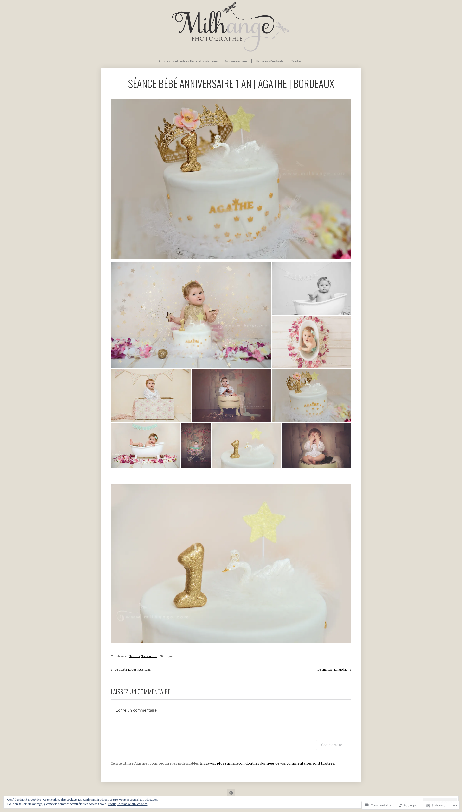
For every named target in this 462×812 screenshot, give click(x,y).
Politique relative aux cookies (127, 804)
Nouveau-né (149, 656)
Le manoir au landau (334, 670)
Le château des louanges (131, 670)
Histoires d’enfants (269, 61)
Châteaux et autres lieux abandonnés (188, 61)
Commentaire (331, 745)
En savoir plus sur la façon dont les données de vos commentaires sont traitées (267, 763)
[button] (191, 315)
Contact (297, 61)
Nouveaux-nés (236, 61)
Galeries (134, 656)
